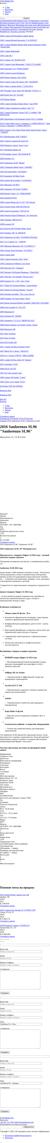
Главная (3, 421)
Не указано (4, 27)
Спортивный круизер (27, 29)
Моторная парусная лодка (26, 25)
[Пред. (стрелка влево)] (1, 941)
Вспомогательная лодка (10, 23)
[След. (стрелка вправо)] (3, 941)
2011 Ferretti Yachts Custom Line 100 (14, 895)
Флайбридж (5, 32)
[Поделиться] (6, 939)
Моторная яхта (44, 25)
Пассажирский (16, 27)
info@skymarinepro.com (23, 1122)
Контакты (9, 10)
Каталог (3, 401)
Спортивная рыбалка (8, 29)
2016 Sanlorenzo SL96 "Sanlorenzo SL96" (23, 421)
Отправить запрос (7, 416)
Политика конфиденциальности (18, 1135)
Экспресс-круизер (17, 32)
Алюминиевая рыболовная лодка (14, 21)
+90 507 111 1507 (7, 1122)
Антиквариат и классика (38, 21)
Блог (7, 14)
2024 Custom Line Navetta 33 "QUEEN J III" (18, 910)
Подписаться (28, 1127)
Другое (28, 23)
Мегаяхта (11, 25)
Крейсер (3, 25)
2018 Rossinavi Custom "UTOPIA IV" (15, 925)
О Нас (7, 7)
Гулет (22, 23)
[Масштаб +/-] (1, 939)
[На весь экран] (3, 939)
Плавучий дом (43, 27)
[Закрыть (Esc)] (8, 939)
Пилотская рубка (29, 27)
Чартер (8, 12)
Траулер (39, 29)
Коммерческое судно (40, 23)
